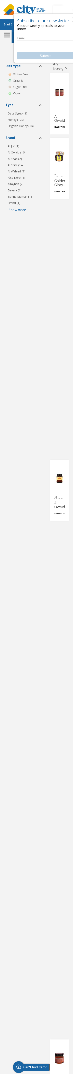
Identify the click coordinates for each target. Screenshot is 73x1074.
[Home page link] (24, 9)
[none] (59, 103)
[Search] (59, 9)
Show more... (18, 210)
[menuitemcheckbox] (24, 74)
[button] (24, 65)
